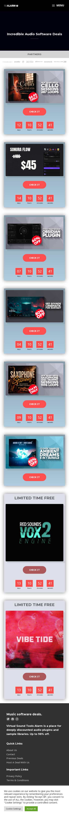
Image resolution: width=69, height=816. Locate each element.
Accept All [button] (31, 808)
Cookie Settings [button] (13, 808)
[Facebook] (12, 719)
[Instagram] (17, 719)
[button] (34, 111)
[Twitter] (8, 719)
